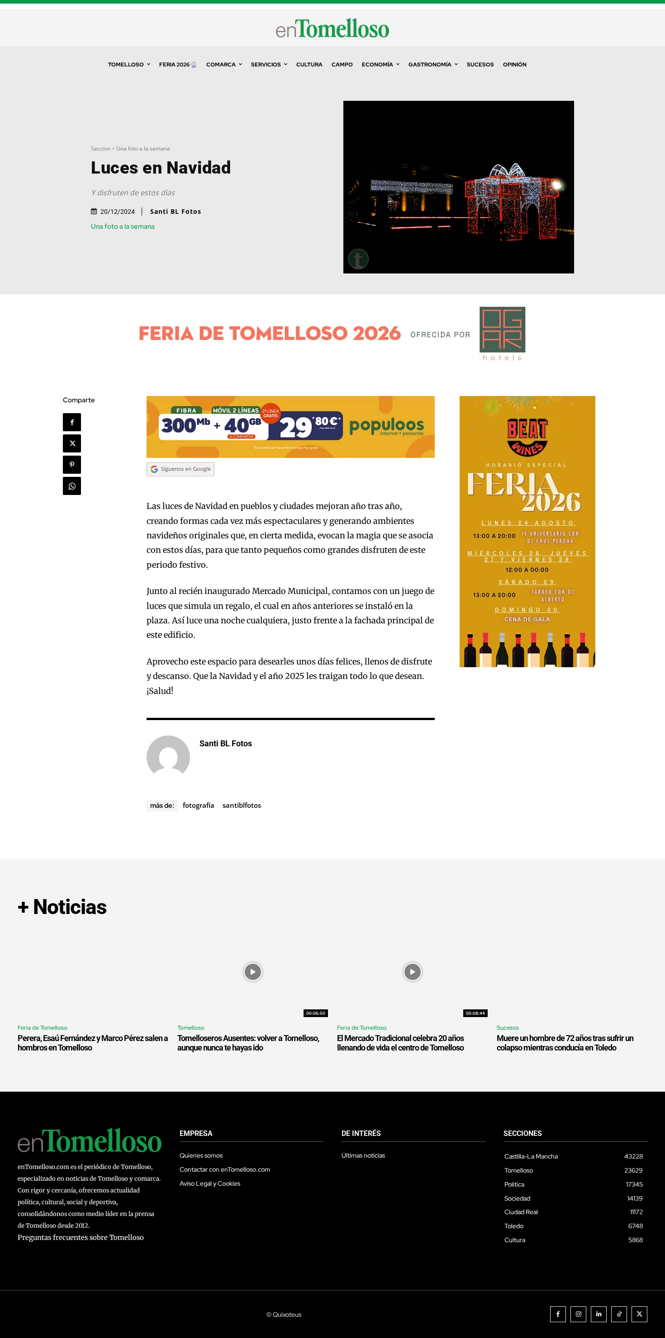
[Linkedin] (599, 1314)
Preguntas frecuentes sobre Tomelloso (81, 1237)
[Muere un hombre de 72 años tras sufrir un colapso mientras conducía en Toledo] (572, 972)
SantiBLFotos (242, 805)
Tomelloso (190, 1028)
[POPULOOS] (291, 455)
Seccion (100, 148)
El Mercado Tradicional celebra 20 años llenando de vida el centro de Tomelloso (400, 1043)
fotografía (198, 805)
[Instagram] (578, 1314)
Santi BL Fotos (175, 211)
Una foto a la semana (143, 148)
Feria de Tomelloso (42, 1028)
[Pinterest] (72, 465)
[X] (72, 443)
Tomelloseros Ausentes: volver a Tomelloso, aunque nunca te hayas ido (248, 1043)
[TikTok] (619, 1314)
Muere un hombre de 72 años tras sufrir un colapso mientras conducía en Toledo (565, 1043)
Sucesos (508, 1028)
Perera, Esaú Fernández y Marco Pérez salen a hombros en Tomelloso (93, 1043)
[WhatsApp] (72, 486)
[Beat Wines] (527, 665)
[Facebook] (72, 422)
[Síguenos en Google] (180, 485)
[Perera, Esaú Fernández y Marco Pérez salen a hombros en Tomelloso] (93, 972)
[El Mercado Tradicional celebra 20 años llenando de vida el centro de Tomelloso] (412, 972)
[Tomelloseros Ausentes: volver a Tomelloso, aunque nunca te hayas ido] (252, 972)
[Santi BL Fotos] (168, 757)
